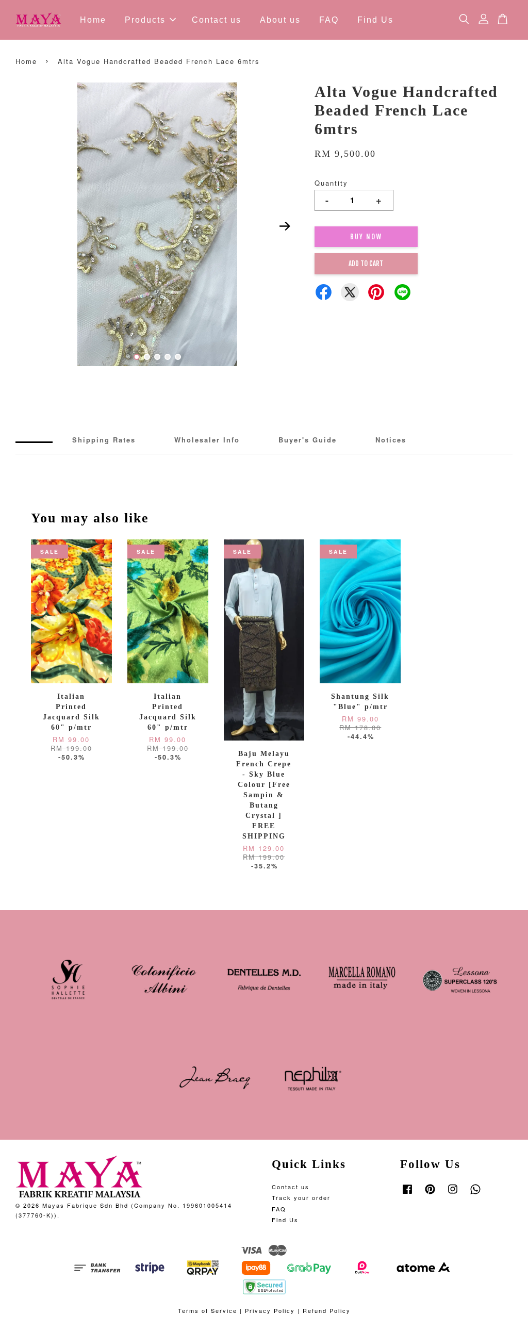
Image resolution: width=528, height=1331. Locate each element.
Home (93, 19)
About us (280, 19)
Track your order (301, 1197)
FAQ (329, 19)
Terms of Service (207, 1310)
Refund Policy (327, 1310)
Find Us (375, 19)
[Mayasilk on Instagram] (453, 1194)
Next (285, 226)
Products (145, 19)
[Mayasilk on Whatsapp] (475, 1194)
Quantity (331, 183)
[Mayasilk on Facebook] (407, 1194)
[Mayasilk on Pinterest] (430, 1194)
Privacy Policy (270, 1310)
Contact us (216, 19)
